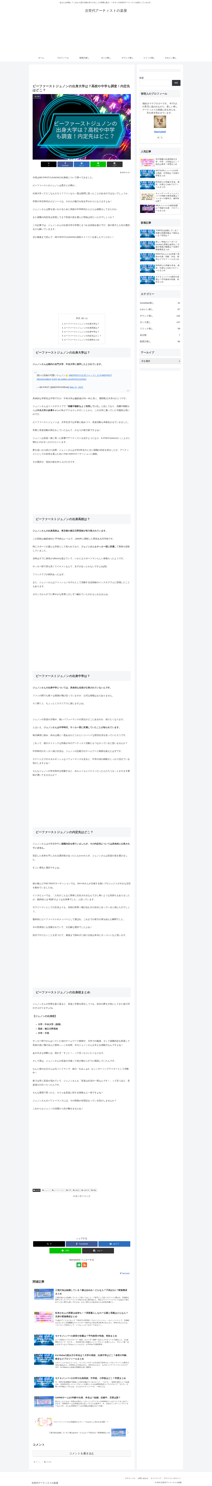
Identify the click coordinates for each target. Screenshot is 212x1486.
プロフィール (130, 1478)
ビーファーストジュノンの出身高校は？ (81, 328)
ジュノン (47, 1190)
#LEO (54, 379)
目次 (78, 318)
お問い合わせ (143, 1478)
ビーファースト (59, 1190)
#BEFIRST (106, 375)
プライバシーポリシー (172, 1478)
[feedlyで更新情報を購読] (78, 1264)
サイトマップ (156, 1478)
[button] (115, 164)
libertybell (160, 131)
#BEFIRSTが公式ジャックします (85, 375)
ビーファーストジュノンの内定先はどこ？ (82, 336)
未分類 (37, 1190)
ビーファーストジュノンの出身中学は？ (81, 332)
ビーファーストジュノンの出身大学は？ (81, 324)
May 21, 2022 (76, 387)
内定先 (77, 1190)
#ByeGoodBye (44, 379)
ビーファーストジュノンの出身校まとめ (81, 340)
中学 (69, 1190)
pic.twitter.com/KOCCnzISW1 (72, 379)
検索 (141, 78)
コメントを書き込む (81, 1453)
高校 (94, 1190)
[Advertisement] (106, 36)
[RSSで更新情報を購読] (84, 1264)
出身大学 (86, 1190)
